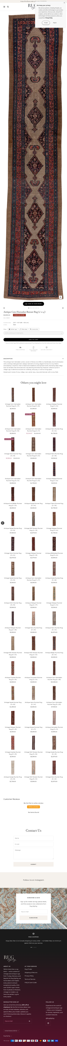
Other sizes (24, 329)
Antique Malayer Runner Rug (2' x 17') (33, 604)
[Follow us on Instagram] (48, 1023)
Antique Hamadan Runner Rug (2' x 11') (54, 728)
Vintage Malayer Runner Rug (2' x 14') (54, 604)
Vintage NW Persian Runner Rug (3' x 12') (33, 778)
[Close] (64, 3)
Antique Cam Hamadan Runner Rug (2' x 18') (54, 678)
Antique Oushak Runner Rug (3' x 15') (13, 678)
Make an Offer (19, 315)
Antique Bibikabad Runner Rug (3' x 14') (54, 554)
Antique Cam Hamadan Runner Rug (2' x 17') (33, 579)
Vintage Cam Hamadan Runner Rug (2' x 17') (13, 405)
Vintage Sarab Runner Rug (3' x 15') (12, 579)
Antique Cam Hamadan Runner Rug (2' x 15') (33, 479)
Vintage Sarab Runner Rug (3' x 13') (54, 753)
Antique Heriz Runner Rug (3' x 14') (54, 430)
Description (8, 358)
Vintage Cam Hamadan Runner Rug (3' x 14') (33, 455)
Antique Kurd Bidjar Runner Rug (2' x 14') (13, 504)
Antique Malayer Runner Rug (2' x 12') (54, 479)
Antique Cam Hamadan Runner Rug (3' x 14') (13, 479)
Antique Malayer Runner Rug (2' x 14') (54, 405)
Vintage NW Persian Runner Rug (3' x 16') (33, 753)
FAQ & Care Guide (31, 982)
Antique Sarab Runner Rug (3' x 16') (54, 579)
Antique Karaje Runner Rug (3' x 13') (13, 778)
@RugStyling (50, 1018)
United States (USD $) (11, 1030)
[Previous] (4, 308)
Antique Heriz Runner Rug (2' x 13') (54, 455)
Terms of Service (30, 979)
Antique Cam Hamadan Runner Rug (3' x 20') (54, 703)
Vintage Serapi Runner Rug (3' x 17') (33, 728)
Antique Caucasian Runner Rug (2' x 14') (33, 678)
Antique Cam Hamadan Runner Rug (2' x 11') (33, 430)
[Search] (8, 7)
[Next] (63, 308)
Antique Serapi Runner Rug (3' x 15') (13, 529)
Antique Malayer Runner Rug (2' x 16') (13, 629)
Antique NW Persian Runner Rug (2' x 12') (33, 653)
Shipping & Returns (31, 972)
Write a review (33, 807)
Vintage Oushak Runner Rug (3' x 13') (13, 753)
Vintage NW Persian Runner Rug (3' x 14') (13, 653)
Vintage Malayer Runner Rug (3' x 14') (54, 529)
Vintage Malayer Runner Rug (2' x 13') (33, 554)
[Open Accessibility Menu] (2, 523)
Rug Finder (28, 969)
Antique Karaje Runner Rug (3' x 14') (33, 504)
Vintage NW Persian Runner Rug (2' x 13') (33, 529)
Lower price (35, 329)
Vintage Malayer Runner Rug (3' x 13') (13, 728)
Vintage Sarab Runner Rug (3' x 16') (12, 703)
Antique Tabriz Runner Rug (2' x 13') (54, 504)
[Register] (29, 1021)
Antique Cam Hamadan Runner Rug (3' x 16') (33, 405)
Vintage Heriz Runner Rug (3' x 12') (54, 778)
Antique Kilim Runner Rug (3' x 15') (12, 604)
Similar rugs (14, 329)
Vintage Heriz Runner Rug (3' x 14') (12, 554)
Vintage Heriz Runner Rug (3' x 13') (12, 455)
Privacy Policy (29, 976)
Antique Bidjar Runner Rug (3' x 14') (54, 653)
